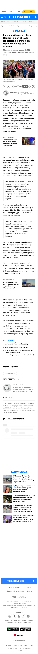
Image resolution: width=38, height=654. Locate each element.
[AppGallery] (19, 635)
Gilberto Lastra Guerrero (19, 92)
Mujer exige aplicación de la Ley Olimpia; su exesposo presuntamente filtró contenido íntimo (24, 489)
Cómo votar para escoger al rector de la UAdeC (19, 355)
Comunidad (15, 22)
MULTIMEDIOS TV (12, 648)
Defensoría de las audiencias (15, 591)
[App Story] (25, 629)
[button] (32, 86)
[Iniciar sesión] (36, 17)
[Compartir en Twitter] (12, 86)
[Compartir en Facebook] (8, 86)
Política (31, 22)
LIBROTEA (20, 651)
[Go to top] (33, 581)
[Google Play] (13, 629)
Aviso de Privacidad (15, 587)
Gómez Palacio (10, 373)
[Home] (19, 17)
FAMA (31, 645)
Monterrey (20, 11)
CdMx (11, 11)
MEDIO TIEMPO (17, 645)
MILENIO (8, 645)
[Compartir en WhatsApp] (4, 86)
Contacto (29, 591)
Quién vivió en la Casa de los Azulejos (16, 347)
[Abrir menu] (2, 17)
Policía (24, 22)
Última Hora (5, 22)
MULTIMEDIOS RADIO (26, 648)
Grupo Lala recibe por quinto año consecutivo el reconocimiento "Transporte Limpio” (11, 285)
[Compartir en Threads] (16, 86)
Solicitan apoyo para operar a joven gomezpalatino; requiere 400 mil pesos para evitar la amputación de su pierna (24, 519)
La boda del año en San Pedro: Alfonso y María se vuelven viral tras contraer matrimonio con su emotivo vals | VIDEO (22, 509)
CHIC (25, 645)
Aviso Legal (27, 587)
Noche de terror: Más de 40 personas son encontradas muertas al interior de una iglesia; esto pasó (24, 498)
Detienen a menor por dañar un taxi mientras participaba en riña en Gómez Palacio (10, 142)
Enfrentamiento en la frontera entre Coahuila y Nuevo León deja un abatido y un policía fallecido (23, 479)
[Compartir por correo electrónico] (19, 86)
